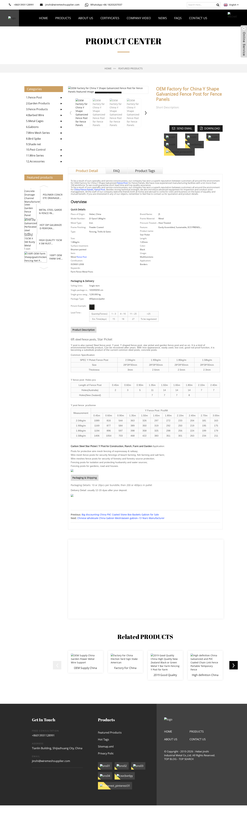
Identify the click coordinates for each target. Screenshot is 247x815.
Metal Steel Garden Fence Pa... (50, 211)
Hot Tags (103, 739)
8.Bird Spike (33, 139)
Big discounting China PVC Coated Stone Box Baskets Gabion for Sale (120, 514)
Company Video (139, 18)
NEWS (162, 18)
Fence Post (122, 182)
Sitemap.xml (106, 746)
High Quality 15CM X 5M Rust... (50, 241)
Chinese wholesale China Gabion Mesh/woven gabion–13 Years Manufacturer (120, 518)
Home (43, 18)
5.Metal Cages (35, 121)
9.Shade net (33, 144)
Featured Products (130, 68)
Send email (184, 128)
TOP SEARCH (186, 759)
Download (212, 128)
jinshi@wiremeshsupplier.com (51, 761)
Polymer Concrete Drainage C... (53, 196)
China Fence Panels (83, 189)
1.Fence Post (34, 97)
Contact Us (198, 18)
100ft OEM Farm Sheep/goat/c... (55, 257)
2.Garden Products (38, 103)
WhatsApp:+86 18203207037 (106, 4)
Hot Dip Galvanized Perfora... (51, 226)
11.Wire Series (35, 155)
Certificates (109, 18)
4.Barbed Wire (35, 115)
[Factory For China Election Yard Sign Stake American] (125, 662)
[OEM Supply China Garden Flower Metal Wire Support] (85, 662)
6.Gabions (32, 127)
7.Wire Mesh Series (38, 133)
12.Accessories (35, 161)
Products (63, 18)
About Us (85, 18)
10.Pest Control (36, 149)
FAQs (178, 18)
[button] (43, 185)
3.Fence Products (37, 109)
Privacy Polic (106, 753)
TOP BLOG (170, 759)
